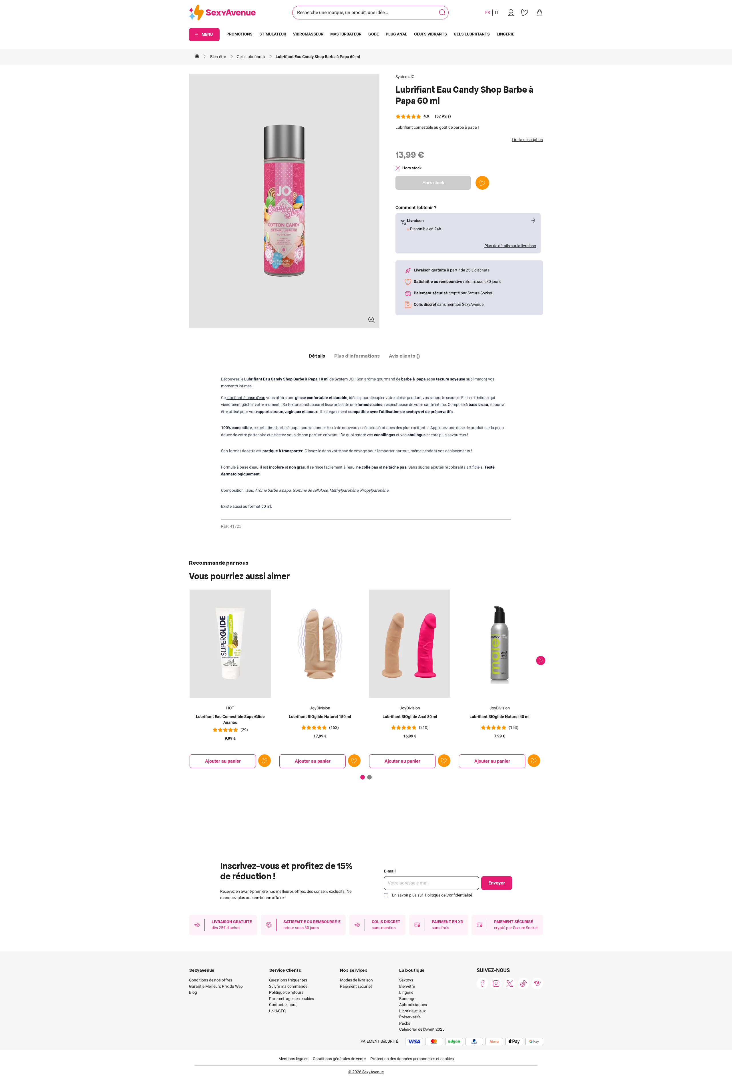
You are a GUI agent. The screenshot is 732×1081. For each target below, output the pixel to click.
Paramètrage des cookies (291, 998)
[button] (284, 201)
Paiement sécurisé (356, 986)
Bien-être (218, 56)
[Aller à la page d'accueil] (197, 57)
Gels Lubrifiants (251, 56)
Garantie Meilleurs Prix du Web (216, 986)
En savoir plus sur (432, 895)
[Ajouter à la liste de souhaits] (482, 183)
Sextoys (406, 980)
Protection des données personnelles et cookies (412, 1058)
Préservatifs (410, 1017)
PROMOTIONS (239, 34)
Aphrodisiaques (413, 1004)
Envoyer (496, 883)
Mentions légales (293, 1058)
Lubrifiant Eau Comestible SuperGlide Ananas (230, 719)
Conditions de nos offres (210, 980)
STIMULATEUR (272, 34)
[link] (511, 12)
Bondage (407, 998)
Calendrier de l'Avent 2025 (422, 1029)
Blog (193, 992)
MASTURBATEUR (345, 34)
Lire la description (527, 139)
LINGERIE (505, 34)
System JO (405, 76)
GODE (373, 34)
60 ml (266, 506)
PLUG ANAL (396, 34)
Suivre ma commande (288, 986)
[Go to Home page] (222, 13)
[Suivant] (540, 660)
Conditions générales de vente (339, 1058)
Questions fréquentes (288, 980)
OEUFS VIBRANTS (430, 34)
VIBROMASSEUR (308, 34)
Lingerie (406, 992)
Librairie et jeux (412, 1011)
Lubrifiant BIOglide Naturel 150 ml (320, 716)
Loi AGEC (277, 1011)
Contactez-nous (283, 1004)
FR (487, 12)
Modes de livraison (356, 980)
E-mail (390, 871)
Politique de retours (286, 992)
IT (496, 12)
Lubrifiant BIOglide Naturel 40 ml (500, 716)
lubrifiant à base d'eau (245, 397)
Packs (404, 1023)
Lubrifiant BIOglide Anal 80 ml (410, 716)
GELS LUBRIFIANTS (472, 34)
